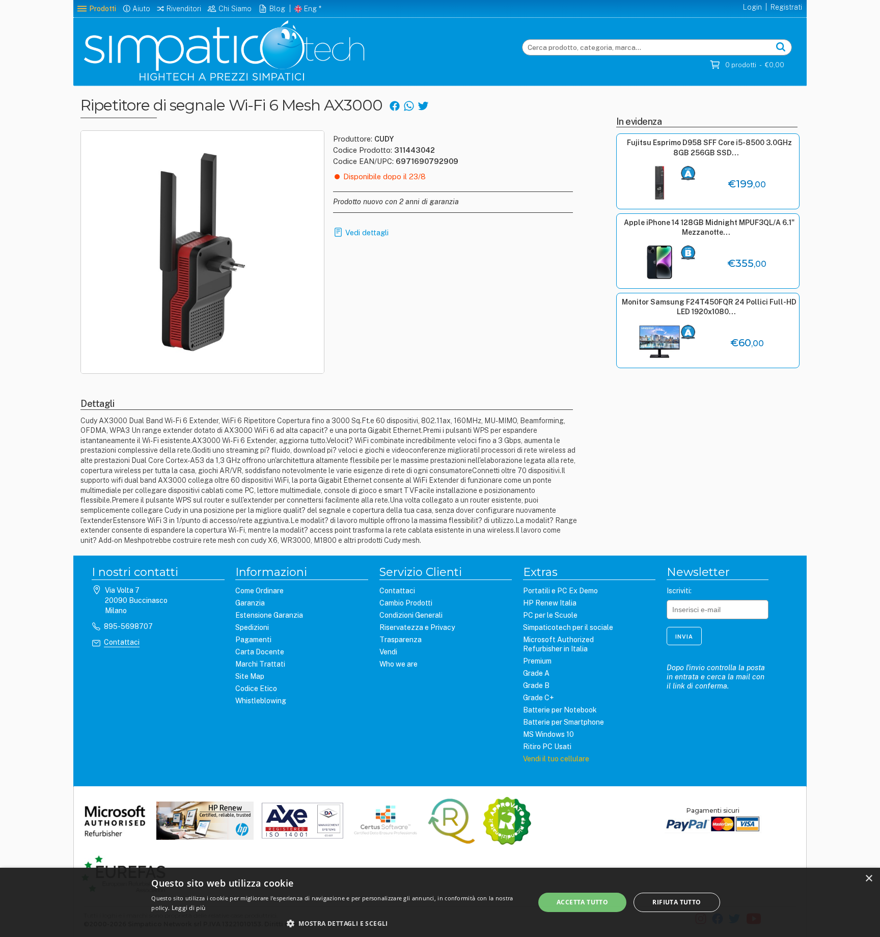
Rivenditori (184, 9)
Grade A (536, 673)
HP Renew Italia (549, 603)
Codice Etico (256, 688)
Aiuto (141, 9)
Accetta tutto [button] (582, 902)
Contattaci (122, 642)
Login (752, 7)
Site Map (249, 676)
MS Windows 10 (548, 734)
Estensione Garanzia (269, 615)
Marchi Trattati (260, 664)
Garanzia (250, 603)
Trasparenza (400, 640)
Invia (684, 636)
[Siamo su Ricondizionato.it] (507, 821)
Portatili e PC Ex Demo (560, 591)
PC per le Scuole (550, 615)
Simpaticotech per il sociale (568, 627)
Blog (277, 9)
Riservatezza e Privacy (417, 627)
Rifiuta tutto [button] (676, 902)
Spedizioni (252, 627)
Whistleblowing (260, 701)
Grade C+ (538, 698)
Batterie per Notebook (560, 710)
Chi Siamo (235, 9)
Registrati (786, 7)
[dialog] (440, 902)
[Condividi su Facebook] (394, 105)
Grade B (536, 685)
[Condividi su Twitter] (423, 105)
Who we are (398, 664)
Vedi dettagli (367, 232)
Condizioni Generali (411, 615)
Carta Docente (259, 652)
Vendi (388, 652)
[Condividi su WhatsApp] (408, 105)
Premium (537, 661)
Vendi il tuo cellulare (556, 759)
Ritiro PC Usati (547, 746)
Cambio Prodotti (405, 603)
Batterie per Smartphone (563, 722)
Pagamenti (253, 640)
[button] (337, 923)
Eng (310, 9)
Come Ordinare (259, 591)
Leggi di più (189, 907)
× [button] (868, 879)
